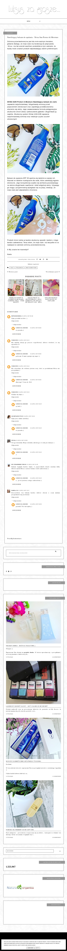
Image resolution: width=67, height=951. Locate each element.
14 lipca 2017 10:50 (36, 504)
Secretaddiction (17, 416)
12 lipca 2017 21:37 (23, 490)
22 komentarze (56, 776)
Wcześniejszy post (52, 272)
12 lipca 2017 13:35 (32, 464)
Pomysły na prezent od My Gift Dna (20, 830)
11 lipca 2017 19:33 (24, 392)
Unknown (14, 340)
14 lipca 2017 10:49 (36, 404)
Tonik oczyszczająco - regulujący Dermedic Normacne (51, 300)
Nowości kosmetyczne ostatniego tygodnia (23, 761)
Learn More (30, 947)
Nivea (10, 46)
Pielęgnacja (19, 267)
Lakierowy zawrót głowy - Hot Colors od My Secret (27, 706)
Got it (37, 947)
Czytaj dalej (9, 657)
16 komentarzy (56, 657)
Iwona (13, 440)
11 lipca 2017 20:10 (29, 416)
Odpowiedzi (17, 324)
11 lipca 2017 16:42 (24, 366)
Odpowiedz (15, 321)
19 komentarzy (56, 837)
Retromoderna (16, 316)
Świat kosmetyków (31, 267)
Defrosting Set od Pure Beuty (16, 298)
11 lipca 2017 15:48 (27, 316)
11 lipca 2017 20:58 (21, 440)
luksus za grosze (22, 327)
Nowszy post (13, 272)
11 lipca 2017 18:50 (35, 327)
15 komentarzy (56, 713)
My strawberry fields (18, 464)
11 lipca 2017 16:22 (24, 340)
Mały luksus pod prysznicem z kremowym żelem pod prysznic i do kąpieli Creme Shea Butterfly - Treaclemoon (33, 302)
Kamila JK (14, 490)
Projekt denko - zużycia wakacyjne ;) (20, 645)
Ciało (12, 267)
